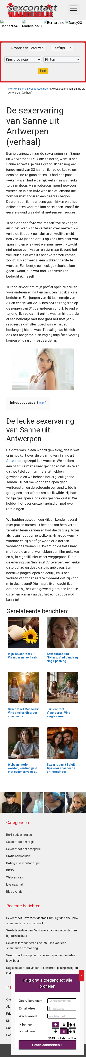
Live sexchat (14, 884)
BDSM (10, 870)
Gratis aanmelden (18, 856)
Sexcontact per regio (20, 842)
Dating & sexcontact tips (33, 88)
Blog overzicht (15, 891)
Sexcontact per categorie (23, 849)
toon (41, 402)
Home (12, 88)
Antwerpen (14, 461)
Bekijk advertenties (19, 834)
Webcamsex (14, 877)
